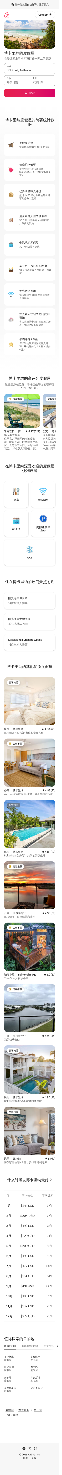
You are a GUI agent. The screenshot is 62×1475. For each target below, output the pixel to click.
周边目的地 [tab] (10, 1346)
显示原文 (44, 4)
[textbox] (17, 82)
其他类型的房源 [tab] (30, 1346)
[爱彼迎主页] (6, 14)
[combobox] (30, 70)
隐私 (25, 1458)
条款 (33, 1458)
